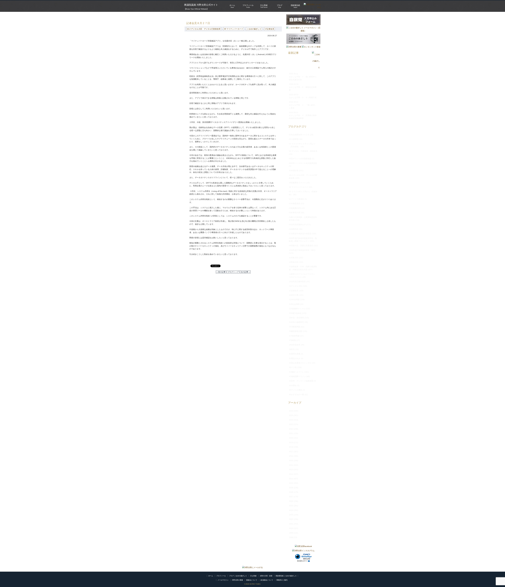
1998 (291, 537)
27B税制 (292, 340)
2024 (291, 420)
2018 (291, 447)
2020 (291, 438)
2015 (291, 460)
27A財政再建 (294, 336)
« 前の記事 (221, 272)
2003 (291, 515)
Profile (248, 6)
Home (232, 6)
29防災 (292, 349)
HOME (187, 16)
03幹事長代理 (294, 213)
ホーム (210, 576)
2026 (291, 411)
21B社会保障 (294, 304)
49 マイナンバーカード (233, 29)
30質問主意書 (294, 354)
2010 (291, 483)
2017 (291, 451)
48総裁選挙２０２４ (297, 183)
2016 (291, 456)
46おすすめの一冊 (296, 394)
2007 (291, 497)
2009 (291, 488)
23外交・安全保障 (296, 318)
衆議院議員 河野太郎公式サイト (201, 5)
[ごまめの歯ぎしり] (316, 68)
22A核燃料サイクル (297, 309)
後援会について (251, 580)
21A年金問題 (294, 299)
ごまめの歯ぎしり (200, 16)
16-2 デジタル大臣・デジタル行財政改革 (229, 16)
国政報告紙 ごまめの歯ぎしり (286, 576)
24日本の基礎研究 (296, 322)
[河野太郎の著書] (293, 47)
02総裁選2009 (295, 208)
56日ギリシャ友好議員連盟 (300, 159)
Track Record (263, 6)
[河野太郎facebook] (303, 546)
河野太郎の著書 (237, 580)
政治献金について (267, 580)
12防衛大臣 (293, 262)
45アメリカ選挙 (295, 390)
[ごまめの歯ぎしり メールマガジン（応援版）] (303, 31)
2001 (291, 524)
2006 (291, 501)
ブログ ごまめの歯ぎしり (238, 576)
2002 (291, 519)
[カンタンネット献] (311, 47)
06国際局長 (293, 229)
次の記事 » (245, 272)
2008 (291, 492)
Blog (279, 6)
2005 (291, 506)
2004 (291, 510)
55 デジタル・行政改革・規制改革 (303, 151)
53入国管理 (293, 139)
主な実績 (253, 576)
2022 (291, 429)
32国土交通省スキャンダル (300, 363)
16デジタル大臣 (295, 286)
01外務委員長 (294, 203)
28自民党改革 (294, 345)
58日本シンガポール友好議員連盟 (303, 163)
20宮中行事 (293, 295)
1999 (291, 533)
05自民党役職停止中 (297, 224)
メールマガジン (223, 580)
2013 (291, 469)
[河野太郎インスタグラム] (303, 551)
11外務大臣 (293, 258)
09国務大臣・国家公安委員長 (301, 245)
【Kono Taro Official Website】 (196, 9)
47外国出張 (293, 170)
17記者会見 (269, 29)
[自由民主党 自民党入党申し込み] (303, 26)
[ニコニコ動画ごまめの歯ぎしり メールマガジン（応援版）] (303, 45)
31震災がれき (294, 358)
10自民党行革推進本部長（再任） (303, 250)
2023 (291, 424)
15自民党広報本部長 (297, 281)
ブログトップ (233, 272)
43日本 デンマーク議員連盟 (301, 381)
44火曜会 (293, 385)
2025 (291, 415)
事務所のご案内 (281, 580)
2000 (291, 528)
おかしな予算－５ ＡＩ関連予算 (303, 97)
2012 (291, 474)
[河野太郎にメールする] (252, 567)
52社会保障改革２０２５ (299, 135)
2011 (291, 479)
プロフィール (221, 576)
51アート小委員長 (296, 199)
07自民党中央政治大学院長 (300, 234)
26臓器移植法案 (295, 331)
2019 (291, 442)
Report (295, 6)
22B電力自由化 (295, 313)
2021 (291, 433)
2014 (291, 465)
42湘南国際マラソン (297, 376)
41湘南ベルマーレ (296, 372)
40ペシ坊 (293, 367)
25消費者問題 (294, 327)
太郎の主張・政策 (266, 576)
